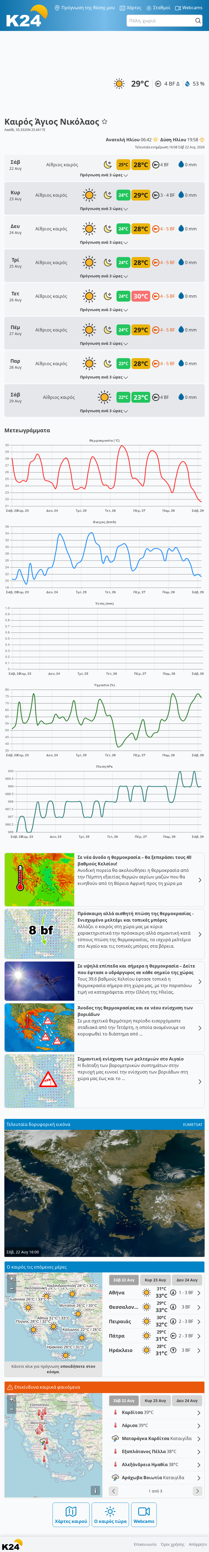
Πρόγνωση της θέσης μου (87, 8)
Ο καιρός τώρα (110, 1521)
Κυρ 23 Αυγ (155, 1279)
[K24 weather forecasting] (27, 15)
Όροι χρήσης (173, 1544)
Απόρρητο (198, 1544)
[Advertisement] (56, 76)
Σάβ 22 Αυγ (123, 1279)
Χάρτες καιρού (71, 1521)
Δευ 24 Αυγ (187, 1279)
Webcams (191, 8)
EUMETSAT (192, 1124)
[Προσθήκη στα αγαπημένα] (104, 121)
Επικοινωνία (145, 1544)
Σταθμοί (161, 8)
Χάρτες (133, 8)
